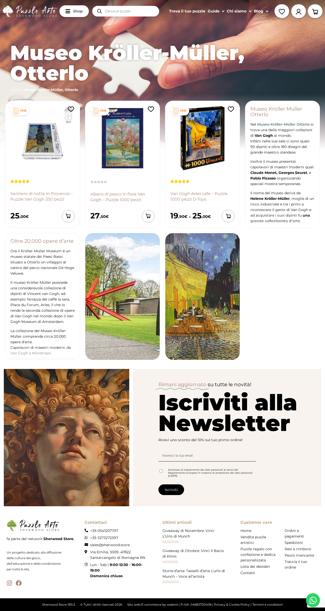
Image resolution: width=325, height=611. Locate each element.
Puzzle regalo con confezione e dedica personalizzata (257, 554)
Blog (258, 11)
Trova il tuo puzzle (187, 11)
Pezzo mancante (299, 555)
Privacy (219, 604)
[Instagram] (9, 583)
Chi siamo (237, 11)
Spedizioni (294, 542)
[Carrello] (315, 11)
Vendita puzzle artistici (253, 540)
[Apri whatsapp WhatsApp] (313, 600)
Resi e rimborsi (298, 549)
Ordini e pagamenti (294, 533)
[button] (68, 216)
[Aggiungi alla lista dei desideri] (71, 109)
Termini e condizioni (267, 604)
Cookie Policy (239, 604)
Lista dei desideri (255, 566)
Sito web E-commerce (144, 604)
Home (15, 89)
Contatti (247, 573)
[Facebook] (19, 583)
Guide (213, 11)
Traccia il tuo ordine (296, 564)
